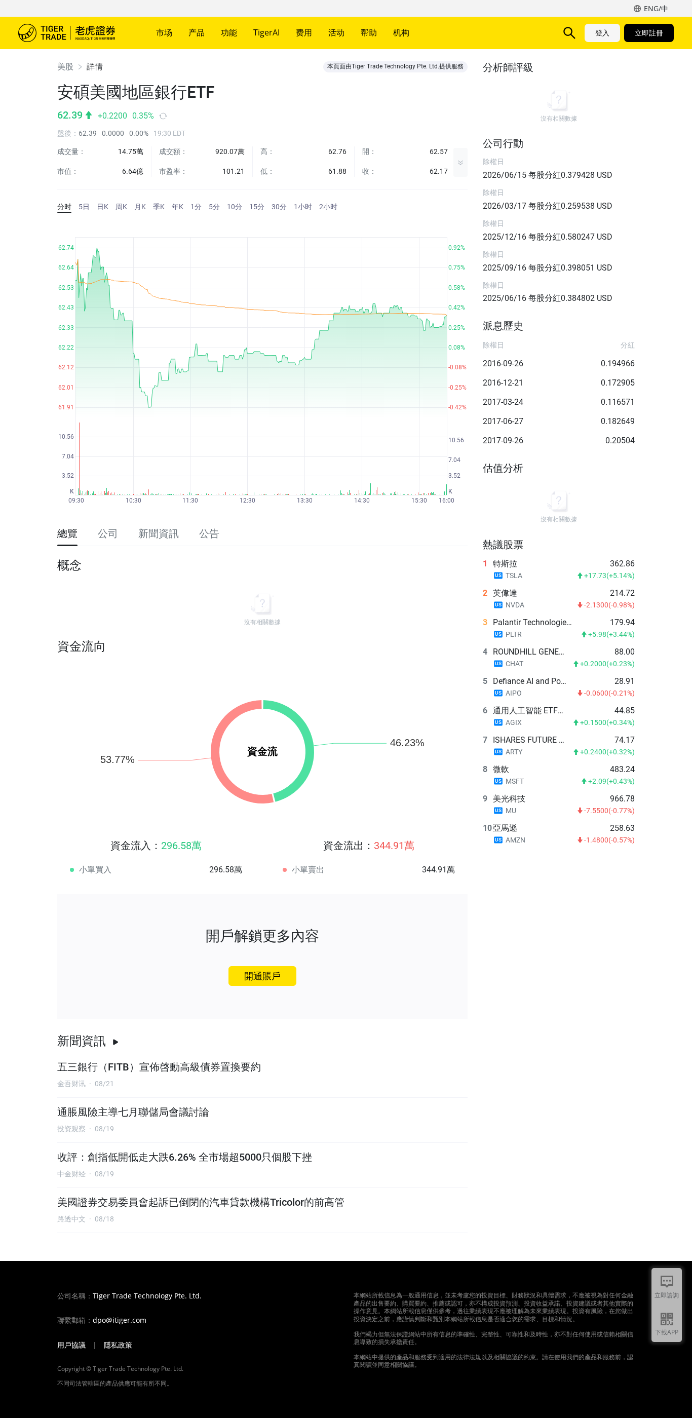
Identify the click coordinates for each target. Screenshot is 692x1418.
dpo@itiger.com (119, 1320)
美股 (65, 66)
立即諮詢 (667, 1295)
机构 (401, 32)
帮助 (369, 32)
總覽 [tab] (67, 533)
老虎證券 (74, 33)
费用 (304, 32)
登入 (602, 32)
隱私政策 (118, 1345)
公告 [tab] (209, 533)
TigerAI (266, 32)
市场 (164, 32)
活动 (336, 32)
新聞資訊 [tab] (158, 533)
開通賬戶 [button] (262, 976)
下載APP (666, 1332)
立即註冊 (649, 32)
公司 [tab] (108, 533)
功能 (229, 32)
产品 (196, 32)
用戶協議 (71, 1345)
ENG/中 (656, 8)
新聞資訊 (81, 1041)
